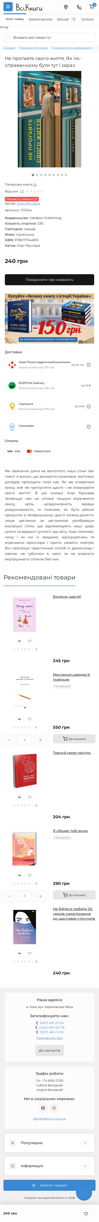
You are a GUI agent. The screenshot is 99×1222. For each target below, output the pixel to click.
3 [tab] (41, 175)
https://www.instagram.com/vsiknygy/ (54, 1108)
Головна (9, 47)
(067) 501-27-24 (52, 1023)
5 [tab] (49, 175)
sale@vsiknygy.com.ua (49, 1118)
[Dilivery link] (88, 365)
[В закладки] (86, 1213)
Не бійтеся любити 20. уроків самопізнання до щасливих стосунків (74, 914)
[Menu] (8, 6)
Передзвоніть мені (49, 1038)
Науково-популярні (33, 47)
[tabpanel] (49, 119)
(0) (22, 191)
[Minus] (9, 740)
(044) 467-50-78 (51, 1027)
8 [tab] (62, 175)
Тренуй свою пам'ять (72, 753)
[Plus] (40, 740)
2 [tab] (37, 175)
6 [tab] (53, 175)
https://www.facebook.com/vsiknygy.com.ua (43, 1108)
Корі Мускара (28, 203)
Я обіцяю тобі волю (70, 831)
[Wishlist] (29, 641)
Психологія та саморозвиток (72, 47)
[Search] (8, 37)
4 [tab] (45, 175)
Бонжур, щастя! (67, 596)
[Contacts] (79, 6)
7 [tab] (58, 175)
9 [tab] (66, 175)
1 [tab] (33, 175)
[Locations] (65, 6)
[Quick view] (19, 641)
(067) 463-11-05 (52, 1032)
